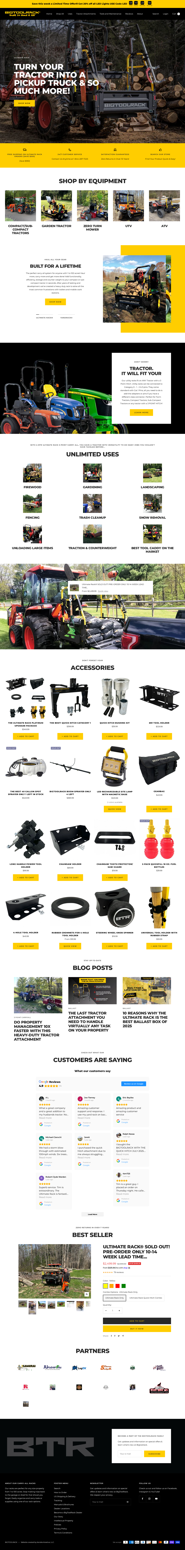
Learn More (141, 412)
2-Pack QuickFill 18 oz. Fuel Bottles (159, 865)
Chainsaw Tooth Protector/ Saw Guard (115, 865)
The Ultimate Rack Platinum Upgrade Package (25, 724)
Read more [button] (45, 1118)
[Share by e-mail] (123, 1336)
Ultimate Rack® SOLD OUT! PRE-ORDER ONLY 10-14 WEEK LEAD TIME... (113, 586)
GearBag (159, 791)
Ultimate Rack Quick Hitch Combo (146, 1298)
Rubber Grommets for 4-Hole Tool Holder (70, 934)
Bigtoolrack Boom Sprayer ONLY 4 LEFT (70, 793)
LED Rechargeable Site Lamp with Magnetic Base (115, 793)
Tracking (58, 1500)
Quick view (103, 591)
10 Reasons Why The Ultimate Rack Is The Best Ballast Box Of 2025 (145, 1019)
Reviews (129, 14)
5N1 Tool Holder (159, 723)
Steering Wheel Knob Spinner (114, 933)
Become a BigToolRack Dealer (68, 1512)
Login (165, 14)
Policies (57, 1524)
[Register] (127, 1502)
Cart (175, 14)
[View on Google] (41, 1098)
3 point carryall (22, 1017)
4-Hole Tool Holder (25, 932)
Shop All (60, 14)
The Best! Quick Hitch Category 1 (70, 723)
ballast (72, 1008)
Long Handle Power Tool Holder (26, 865)
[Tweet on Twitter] (119, 1336)
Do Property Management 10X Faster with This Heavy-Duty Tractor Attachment (36, 1031)
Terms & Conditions (63, 1532)
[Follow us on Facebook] (142, 1498)
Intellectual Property (63, 1520)
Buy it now (137, 1329)
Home (49, 14)
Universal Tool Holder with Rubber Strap (159, 934)
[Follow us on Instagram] (149, 1498)
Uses (70, 14)
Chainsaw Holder (70, 864)
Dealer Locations (62, 1508)
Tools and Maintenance (110, 14)
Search (156, 14)
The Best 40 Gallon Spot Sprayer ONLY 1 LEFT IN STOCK (26, 793)
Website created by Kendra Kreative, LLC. (37, 1542)
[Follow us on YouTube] (156, 1498)
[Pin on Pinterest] (114, 1336)
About (140, 14)
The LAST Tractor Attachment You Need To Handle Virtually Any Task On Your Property (89, 1022)
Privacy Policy (60, 1528)
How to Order (60, 1492)
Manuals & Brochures (64, 1504)
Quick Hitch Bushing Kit (115, 723)
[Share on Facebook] (111, 1336)
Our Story (58, 1516)
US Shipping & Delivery (64, 1496)
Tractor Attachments (86, 14)
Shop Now (24, 103)
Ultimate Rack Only (114, 1298)
